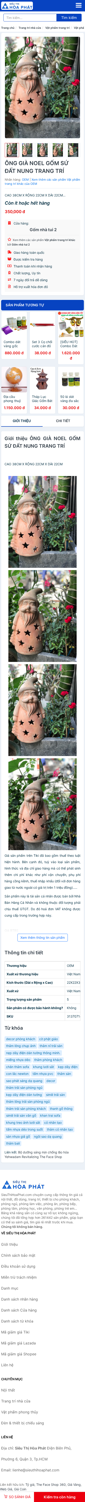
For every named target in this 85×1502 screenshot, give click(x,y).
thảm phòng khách (48, 1060)
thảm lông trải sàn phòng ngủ (28, 1101)
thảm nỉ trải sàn (51, 1046)
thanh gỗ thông (61, 1109)
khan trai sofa (50, 1115)
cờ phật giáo (48, 1039)
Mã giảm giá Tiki (15, 1332)
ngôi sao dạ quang (48, 1136)
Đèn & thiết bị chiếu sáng (22, 1423)
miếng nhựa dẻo (18, 1060)
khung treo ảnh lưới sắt (23, 1122)
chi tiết (63, 421)
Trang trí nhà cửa (30, 27)
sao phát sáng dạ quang (24, 1081)
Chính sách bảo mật (18, 1255)
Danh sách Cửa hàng (19, 1310)
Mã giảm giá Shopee (18, 1354)
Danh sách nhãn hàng (19, 1299)
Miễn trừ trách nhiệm (19, 1277)
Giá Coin (20, 1489)
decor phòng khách (20, 1039)
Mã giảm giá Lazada (18, 1343)
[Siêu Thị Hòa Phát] (23, 1184)
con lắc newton (17, 1074)
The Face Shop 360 (51, 1484)
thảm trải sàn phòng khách (26, 1109)
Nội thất (8, 1390)
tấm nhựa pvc (43, 1074)
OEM (25, 179)
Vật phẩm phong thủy (19, 1412)
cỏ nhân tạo (53, 1122)
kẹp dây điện (68, 1067)
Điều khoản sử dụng (18, 1266)
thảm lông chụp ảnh (21, 1046)
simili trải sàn (55, 1095)
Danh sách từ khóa (17, 1321)
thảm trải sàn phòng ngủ (24, 1087)
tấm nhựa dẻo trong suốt (24, 1129)
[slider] (12, 150)
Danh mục (9, 1288)
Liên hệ (7, 1365)
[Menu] (79, 5)
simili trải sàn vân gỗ (21, 1115)
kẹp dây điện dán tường (24, 1095)
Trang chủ (7, 27)
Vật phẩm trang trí (57, 27)
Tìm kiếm (69, 17)
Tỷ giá (29, 1484)
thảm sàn (64, 1074)
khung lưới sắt (43, 1067)
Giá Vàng (74, 1484)
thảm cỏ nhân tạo (60, 1129)
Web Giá (6, 1489)
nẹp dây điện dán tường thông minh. (33, 1053)
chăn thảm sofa (17, 1067)
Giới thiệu (22, 421)
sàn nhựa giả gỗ (18, 1136)
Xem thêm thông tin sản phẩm (42, 937)
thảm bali (13, 1143)
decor (50, 1081)
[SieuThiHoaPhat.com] (23, 5)
